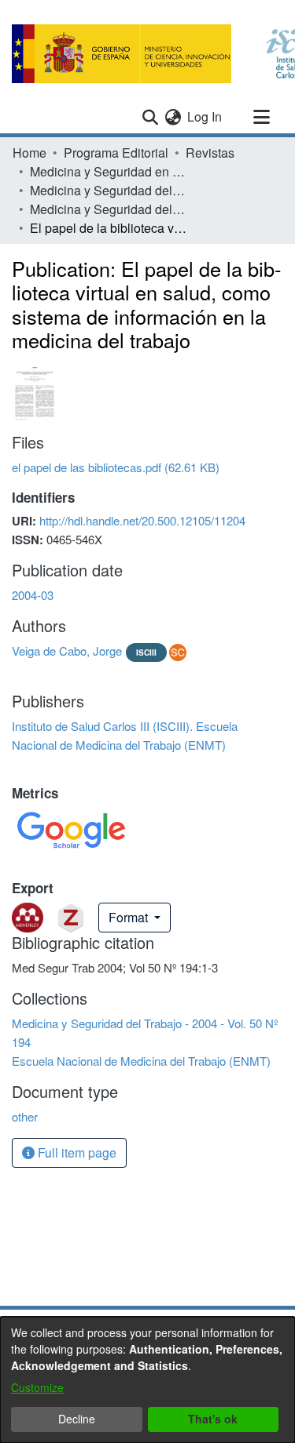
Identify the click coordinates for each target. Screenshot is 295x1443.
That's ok (213, 1419)
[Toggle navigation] (261, 117)
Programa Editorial (116, 153)
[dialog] (147, 1380)
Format (130, 917)
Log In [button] (205, 116)
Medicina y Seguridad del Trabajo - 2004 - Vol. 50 (108, 190)
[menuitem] (173, 116)
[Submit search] (150, 116)
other (25, 1116)
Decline (76, 1419)
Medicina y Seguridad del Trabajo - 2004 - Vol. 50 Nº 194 (108, 209)
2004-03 (32, 595)
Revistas (210, 153)
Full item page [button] (75, 1152)
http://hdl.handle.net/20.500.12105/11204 (142, 520)
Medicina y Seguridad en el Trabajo (108, 171)
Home (29, 153)
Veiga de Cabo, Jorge (67, 650)
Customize (37, 1387)
